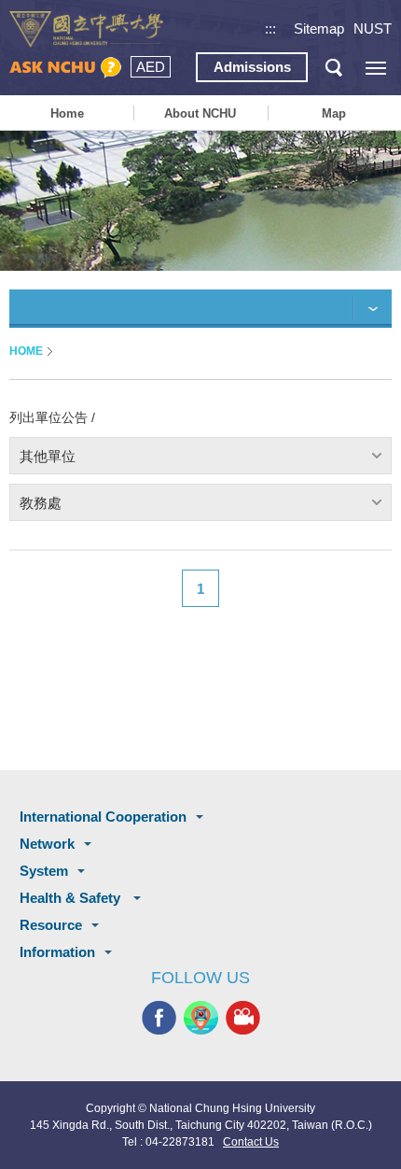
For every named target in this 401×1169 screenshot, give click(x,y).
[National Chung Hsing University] (86, 29)
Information (57, 952)
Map (334, 113)
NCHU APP (201, 1017)
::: (270, 28)
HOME (26, 351)
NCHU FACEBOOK (159, 1017)
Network (47, 844)
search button (333, 67)
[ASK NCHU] (65, 67)
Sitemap (319, 28)
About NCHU (200, 113)
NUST (372, 28)
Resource (51, 925)
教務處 (41, 503)
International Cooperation (103, 816)
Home (67, 113)
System (44, 871)
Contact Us (251, 1141)
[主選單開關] (375, 67)
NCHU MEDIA (243, 1017)
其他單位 (48, 456)
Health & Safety (72, 898)
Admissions (252, 67)
